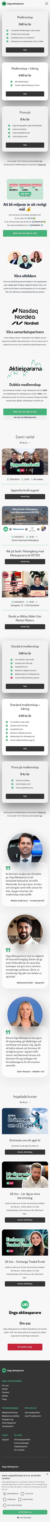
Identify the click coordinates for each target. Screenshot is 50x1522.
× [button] (47, 1474)
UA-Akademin (7, 1426)
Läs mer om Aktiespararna (25, 417)
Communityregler (21, 1443)
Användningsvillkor (22, 1439)
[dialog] (25, 1497)
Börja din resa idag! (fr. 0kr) (25, 233)
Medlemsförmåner (10, 1412)
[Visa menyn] (46, 4)
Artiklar (5, 1396)
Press (4, 1399)
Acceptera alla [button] (25, 1512)
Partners (5, 1392)
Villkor (18, 1435)
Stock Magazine (9, 1423)
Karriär (5, 1389)
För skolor (30, 1408)
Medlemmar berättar (10, 1416)
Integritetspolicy (21, 1446)
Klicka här (42, 165)
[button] (25, 1517)
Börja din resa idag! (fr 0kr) (25, 412)
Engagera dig (7, 1419)
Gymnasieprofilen (32, 1412)
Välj (25, 50)
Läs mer (5, 1489)
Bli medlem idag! (25, 1347)
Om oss (5, 1385)
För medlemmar (10, 1408)
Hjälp (5, 1435)
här (41, 161)
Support (5, 1439)
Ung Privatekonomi (33, 1416)
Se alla (23, 443)
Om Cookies (19, 1450)
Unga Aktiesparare (12, 1381)
